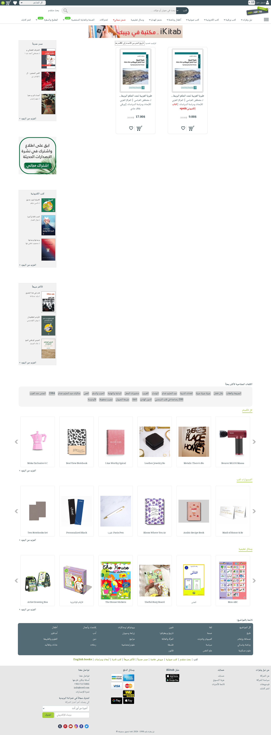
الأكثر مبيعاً (129, 660)
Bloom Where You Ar (154, 533)
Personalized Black (76, 533)
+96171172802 (81, 684)
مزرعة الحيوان (122, 400)
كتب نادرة (116, 660)
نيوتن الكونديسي (32, 320)
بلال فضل (218, 393)
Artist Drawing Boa (37, 602)
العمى (86, 393)
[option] (233, 441)
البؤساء (155, 393)
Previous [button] (254, 442)
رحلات (93, 645)
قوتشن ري (35, 76)
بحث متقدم (185, 660)
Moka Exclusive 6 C (37, 463)
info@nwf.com (81, 688)
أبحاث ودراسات (102, 660)
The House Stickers (115, 602)
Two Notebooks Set (38, 533)
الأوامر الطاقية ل (33, 317)
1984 (52, 393)
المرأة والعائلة (167, 639)
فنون (171, 627)
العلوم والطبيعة (50, 639)
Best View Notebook (76, 463)
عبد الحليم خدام (169, 393)
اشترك (48, 715)
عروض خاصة (156, 660)
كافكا (134, 400)
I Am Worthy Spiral (115, 463)
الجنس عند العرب (38, 393)
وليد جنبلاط (34, 296)
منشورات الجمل (132, 393)
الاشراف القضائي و (33, 50)
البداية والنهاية (114, 393)
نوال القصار (34, 220)
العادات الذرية (186, 393)
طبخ (249, 633)
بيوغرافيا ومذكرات (126, 627)
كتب (196, 660)
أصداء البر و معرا (33, 95)
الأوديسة (92, 400)
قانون (170, 651)
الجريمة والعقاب (233, 393)
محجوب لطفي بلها (32, 243)
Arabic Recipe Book (193, 533)
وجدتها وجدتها (34, 240)
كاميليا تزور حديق (33, 200)
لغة (210, 627)
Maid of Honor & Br (233, 533)
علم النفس (207, 651)
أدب (94, 633)
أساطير (54, 633)
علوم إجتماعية (128, 645)
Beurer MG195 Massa (232, 463)
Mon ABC (233, 602)
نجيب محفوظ (105, 400)
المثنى (193, 602)
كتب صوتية (171, 660)
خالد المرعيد (34, 343)
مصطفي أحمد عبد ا (31, 53)
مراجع (132, 639)
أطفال (54, 627)
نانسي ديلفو (34, 203)
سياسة (209, 645)
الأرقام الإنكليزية (76, 602)
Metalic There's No (194, 463)
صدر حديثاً (142, 660)
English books (82, 660)
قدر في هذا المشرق (33, 293)
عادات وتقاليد (51, 645)
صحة (209, 633)
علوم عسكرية (245, 651)
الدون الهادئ (145, 400)
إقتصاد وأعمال (89, 627)
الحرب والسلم (98, 393)
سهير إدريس (34, 98)
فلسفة (170, 645)
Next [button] (17, 442)
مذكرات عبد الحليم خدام (69, 393)
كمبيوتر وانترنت (204, 639)
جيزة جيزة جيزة (203, 393)
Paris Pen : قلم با (116, 533)
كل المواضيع (245, 627)
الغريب (145, 393)
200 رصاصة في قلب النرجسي (169, 400)
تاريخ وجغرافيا (166, 633)
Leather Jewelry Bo (155, 463)
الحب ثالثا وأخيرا (33, 217)
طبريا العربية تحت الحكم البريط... (187, 96)
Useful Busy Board (155, 602)
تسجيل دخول (260, 2)
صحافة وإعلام (244, 639)
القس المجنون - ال (33, 73)
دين (94, 639)
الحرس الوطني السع (32, 340)
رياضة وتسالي (244, 645)
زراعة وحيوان (128, 633)
